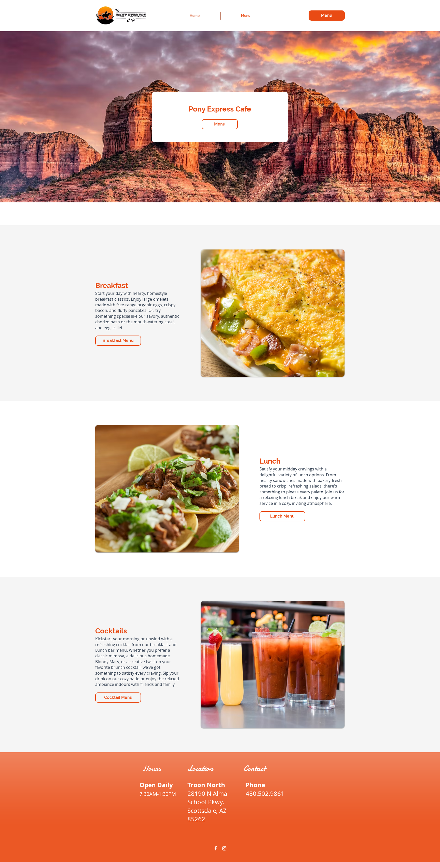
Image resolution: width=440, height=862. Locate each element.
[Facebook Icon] (215, 848)
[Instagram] (224, 848)
